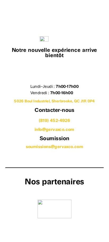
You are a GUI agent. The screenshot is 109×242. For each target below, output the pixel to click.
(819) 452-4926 (54, 121)
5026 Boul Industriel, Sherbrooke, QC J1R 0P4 (54, 101)
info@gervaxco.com (54, 130)
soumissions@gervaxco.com (54, 147)
